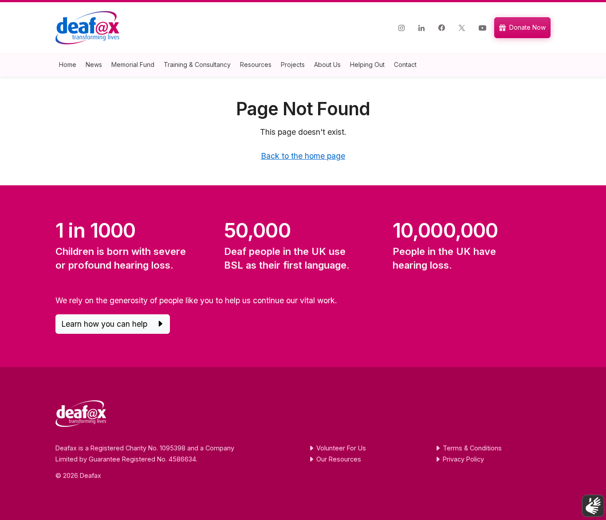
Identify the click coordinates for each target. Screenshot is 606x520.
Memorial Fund (132, 64)
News (94, 64)
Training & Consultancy (197, 64)
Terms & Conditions (471, 448)
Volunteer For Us (340, 448)
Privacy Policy (462, 459)
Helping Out (367, 64)
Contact (405, 64)
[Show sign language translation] (593, 506)
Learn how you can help (105, 323)
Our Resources (338, 459)
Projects (293, 64)
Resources (256, 64)
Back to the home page (303, 155)
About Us (327, 64)
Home (67, 64)
